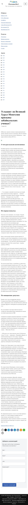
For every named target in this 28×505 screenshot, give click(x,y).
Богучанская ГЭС (5, 27)
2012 (3, 88)
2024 (3, 60)
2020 (3, 69)
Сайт (3, 461)
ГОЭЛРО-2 (3, 20)
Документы (3, 36)
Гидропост (15, 502)
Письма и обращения (5, 41)
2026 (3, 55)
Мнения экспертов (5, 39)
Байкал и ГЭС (4, 15)
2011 (3, 90)
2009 (3, 95)
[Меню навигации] (25, 4)
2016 (3, 78)
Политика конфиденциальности (19, 500)
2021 (3, 67)
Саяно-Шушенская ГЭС (6, 25)
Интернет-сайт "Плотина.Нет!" (14, 495)
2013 (3, 85)
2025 (3, 58)
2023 (3, 62)
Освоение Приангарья (6, 22)
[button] (2, 430)
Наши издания (4, 46)
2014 (3, 83)
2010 (3, 92)
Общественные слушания (6, 43)
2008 (3, 97)
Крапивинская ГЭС (5, 29)
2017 (3, 76)
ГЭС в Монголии (4, 18)
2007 (3, 99)
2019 (3, 72)
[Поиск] (2, 3)
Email (4, 455)
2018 (3, 74)
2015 (3, 81)
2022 (3, 65)
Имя (3, 450)
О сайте (2, 48)
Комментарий (5, 467)
